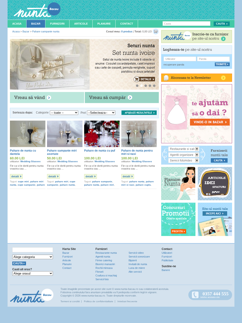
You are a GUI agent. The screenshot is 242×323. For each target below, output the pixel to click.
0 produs (126, 31)
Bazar (35, 23)
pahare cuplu (143, 184)
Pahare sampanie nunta (45, 31)
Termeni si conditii (70, 301)
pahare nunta (67, 184)
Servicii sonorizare (139, 256)
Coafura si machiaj (106, 275)
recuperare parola (174, 64)
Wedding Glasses (30, 161)
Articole (81, 23)
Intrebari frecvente (127, 301)
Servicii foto (102, 279)
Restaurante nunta (106, 252)
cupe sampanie (26, 184)
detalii (15, 176)
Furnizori (57, 23)
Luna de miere (137, 267)
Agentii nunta (102, 256)
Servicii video (136, 252)
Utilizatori (167, 252)
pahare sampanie (102, 181)
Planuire (104, 23)
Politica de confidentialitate (98, 301)
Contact (126, 23)
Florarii (99, 271)
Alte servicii (135, 271)
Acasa (17, 23)
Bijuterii (133, 260)
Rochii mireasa (103, 267)
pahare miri (61, 181)
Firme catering (103, 260)
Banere (166, 270)
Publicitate (167, 260)
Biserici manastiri (105, 264)
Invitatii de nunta (138, 264)
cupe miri (23, 181)
